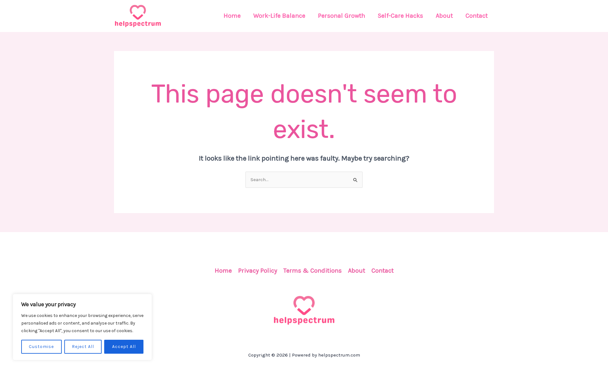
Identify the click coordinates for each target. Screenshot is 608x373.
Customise (41, 346)
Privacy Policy (257, 270)
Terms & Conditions (312, 270)
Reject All (83, 346)
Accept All (124, 346)
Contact (382, 270)
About (356, 270)
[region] (82, 327)
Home (223, 270)
